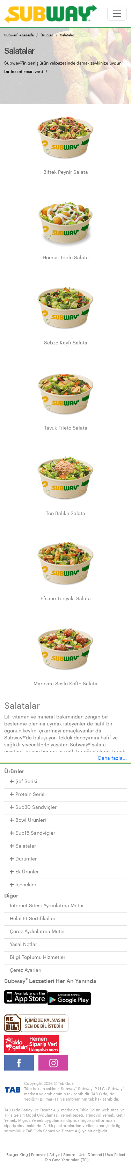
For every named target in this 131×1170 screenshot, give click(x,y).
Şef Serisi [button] (26, 781)
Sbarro (69, 1155)
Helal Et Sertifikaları (33, 918)
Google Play (69, 998)
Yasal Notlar (23, 944)
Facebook (19, 1063)
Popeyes (38, 1155)
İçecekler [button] (25, 884)
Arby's (54, 1155)
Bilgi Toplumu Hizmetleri (38, 957)
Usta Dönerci (90, 1155)
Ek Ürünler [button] (27, 872)
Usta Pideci (115, 1155)
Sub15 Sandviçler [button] (35, 833)
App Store (26, 997)
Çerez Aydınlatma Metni (37, 931)
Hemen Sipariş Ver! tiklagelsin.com (31, 1044)
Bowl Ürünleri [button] (30, 820)
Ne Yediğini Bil (36, 1023)
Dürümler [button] (26, 859)
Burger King (17, 1155)
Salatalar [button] (25, 846)
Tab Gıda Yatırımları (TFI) (67, 1160)
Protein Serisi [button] (30, 794)
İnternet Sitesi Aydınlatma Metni (46, 905)
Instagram (53, 1063)
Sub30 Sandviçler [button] (36, 807)
